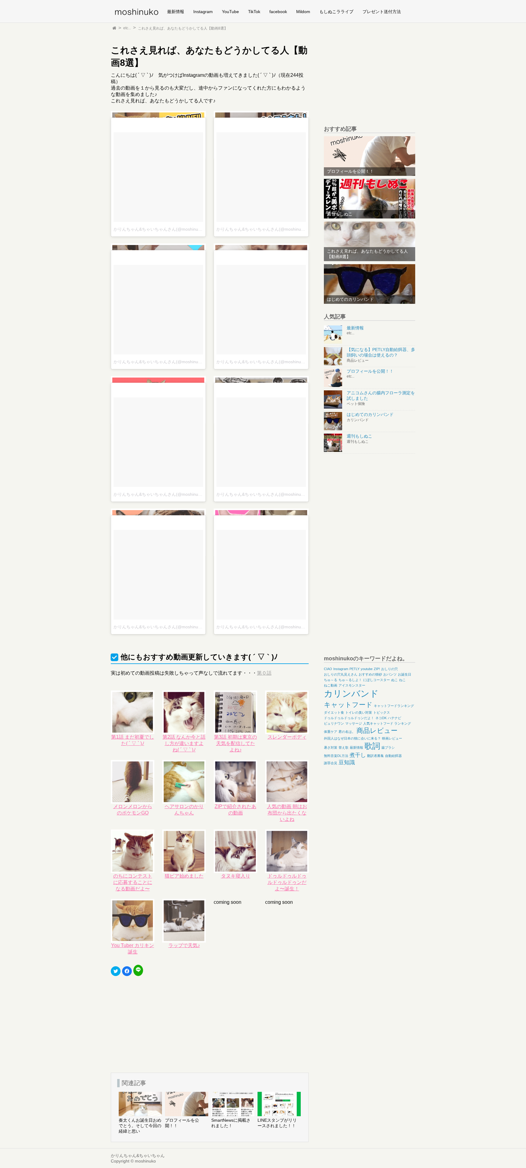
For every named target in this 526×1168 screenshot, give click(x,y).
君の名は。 (346, 731)
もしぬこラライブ (336, 11)
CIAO (328, 669)
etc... (127, 28)
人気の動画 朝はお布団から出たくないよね (287, 813)
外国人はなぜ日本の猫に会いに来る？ (352, 738)
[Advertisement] (156, 1021)
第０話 (264, 673)
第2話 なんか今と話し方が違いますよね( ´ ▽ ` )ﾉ (184, 743)
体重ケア (330, 731)
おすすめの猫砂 (370, 674)
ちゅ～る (330, 680)
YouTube (230, 11)
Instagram (203, 11)
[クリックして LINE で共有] (138, 970)
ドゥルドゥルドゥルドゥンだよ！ (349, 718)
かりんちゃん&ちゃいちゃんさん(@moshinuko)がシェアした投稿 (176, 229)
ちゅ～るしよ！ (350, 680)
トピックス (381, 712)
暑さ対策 (330, 747)
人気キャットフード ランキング (387, 723)
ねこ (402, 680)
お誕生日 (404, 674)
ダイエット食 (334, 712)
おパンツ (390, 674)
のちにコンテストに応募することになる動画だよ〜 (132, 882)
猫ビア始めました (184, 876)
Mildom (303, 11)
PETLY (354, 669)
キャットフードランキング (394, 706)
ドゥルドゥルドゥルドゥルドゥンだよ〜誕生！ (287, 882)
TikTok (254, 11)
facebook (278, 11)
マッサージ (353, 723)
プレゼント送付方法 (382, 11)
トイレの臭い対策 (358, 712)
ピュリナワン (334, 723)
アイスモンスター (351, 685)
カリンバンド (351, 693)
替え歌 (343, 747)
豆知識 (346, 762)
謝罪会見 (330, 763)
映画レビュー (392, 738)
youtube (367, 669)
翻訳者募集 (375, 756)
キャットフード (348, 704)
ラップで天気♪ (184, 945)
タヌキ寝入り (235, 876)
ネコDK (381, 718)
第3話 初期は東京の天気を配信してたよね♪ (235, 743)
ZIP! (377, 669)
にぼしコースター (376, 680)
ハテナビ (394, 718)
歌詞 (372, 746)
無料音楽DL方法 (336, 756)
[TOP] (114, 28)
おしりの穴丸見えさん (340, 674)
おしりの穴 (389, 669)
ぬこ (394, 680)
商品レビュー (377, 730)
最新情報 (175, 11)
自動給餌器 (393, 756)
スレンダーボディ (287, 737)
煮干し (357, 755)
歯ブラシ (388, 747)
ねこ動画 (330, 685)
